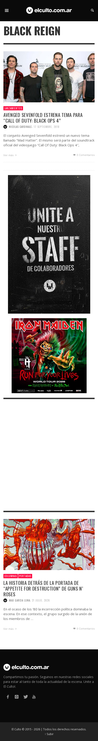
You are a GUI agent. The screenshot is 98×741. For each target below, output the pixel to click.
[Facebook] (7, 697)
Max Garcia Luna (19, 600)
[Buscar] (7, 10)
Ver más (8, 155)
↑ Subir (49, 734)
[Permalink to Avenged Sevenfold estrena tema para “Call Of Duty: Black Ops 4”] (49, 76)
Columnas (10, 576)
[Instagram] (16, 697)
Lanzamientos (13, 108)
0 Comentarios (85, 155)
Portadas (25, 576)
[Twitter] (25, 697)
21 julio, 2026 (41, 600)
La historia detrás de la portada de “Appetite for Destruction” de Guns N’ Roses (43, 588)
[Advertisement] (49, 455)
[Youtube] (34, 697)
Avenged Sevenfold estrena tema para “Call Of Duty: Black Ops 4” (43, 117)
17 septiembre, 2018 (46, 127)
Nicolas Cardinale (20, 127)
